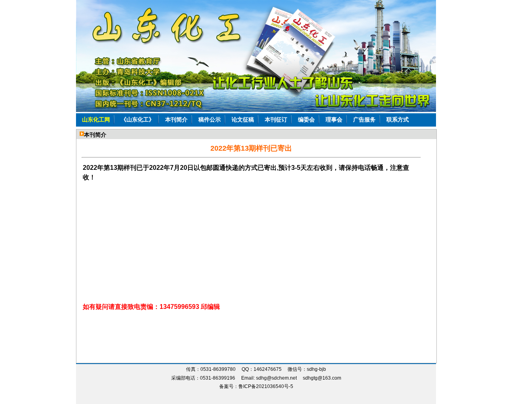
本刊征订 (276, 120)
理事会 (334, 120)
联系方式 (397, 120)
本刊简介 (176, 120)
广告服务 (364, 120)
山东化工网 (96, 120)
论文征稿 (243, 120)
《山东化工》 (137, 120)
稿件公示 (209, 120)
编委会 (306, 120)
